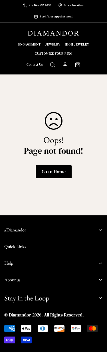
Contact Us (35, 64)
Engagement (29, 44)
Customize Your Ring (53, 54)
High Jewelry (77, 44)
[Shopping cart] (77, 65)
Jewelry (52, 44)
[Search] (52, 65)
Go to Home (54, 171)
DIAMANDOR (54, 33)
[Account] (65, 65)
